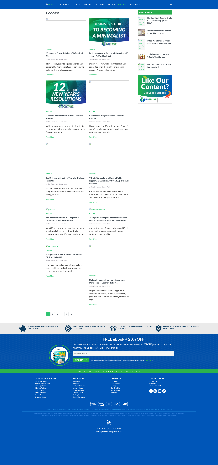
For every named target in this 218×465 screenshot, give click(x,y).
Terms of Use (117, 432)
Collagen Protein (79, 386)
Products (135, 4)
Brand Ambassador (155, 386)
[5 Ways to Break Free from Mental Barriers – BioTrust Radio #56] (52, 246)
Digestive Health (79, 390)
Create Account (40, 395)
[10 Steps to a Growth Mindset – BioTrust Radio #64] (66, 32)
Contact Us (153, 381)
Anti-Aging (77, 395)
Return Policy (39, 390)
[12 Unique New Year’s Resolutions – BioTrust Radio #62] (66, 94)
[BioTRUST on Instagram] (155, 391)
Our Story (114, 381)
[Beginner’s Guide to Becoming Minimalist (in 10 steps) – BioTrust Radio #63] (109, 32)
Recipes (87, 4)
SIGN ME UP (81, 360)
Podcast (122, 4)
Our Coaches (115, 383)
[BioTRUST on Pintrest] (164, 391)
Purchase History (41, 381)
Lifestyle (100, 4)
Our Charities (115, 388)
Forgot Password (40, 392)
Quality (113, 386)
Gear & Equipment (79, 397)
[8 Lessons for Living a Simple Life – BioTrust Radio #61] (109, 94)
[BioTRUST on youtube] (160, 391)
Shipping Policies (41, 388)
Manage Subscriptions (42, 383)
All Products (77, 381)
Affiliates (152, 383)
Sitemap (98, 432)
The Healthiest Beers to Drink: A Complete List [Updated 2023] (159, 20)
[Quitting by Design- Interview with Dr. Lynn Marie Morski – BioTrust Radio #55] (109, 259)
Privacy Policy (148, 360)
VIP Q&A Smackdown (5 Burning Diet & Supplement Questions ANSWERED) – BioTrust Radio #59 (108, 181)
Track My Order (40, 386)
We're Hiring (115, 390)
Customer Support (41, 397)
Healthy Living (78, 392)
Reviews (114, 392)
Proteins (76, 383)
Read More (50, 75)
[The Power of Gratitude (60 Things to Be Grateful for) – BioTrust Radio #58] (50, 209)
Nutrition (64, 4)
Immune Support (78, 388)
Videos (111, 4)
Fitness (76, 4)
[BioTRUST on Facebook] (151, 391)
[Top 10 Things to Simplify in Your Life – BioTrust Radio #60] (66, 157)
